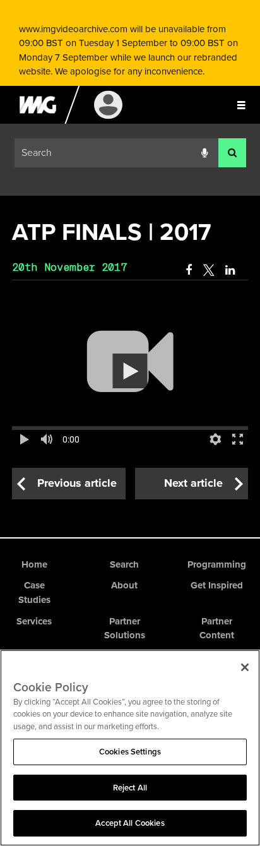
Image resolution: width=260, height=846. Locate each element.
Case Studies (34, 592)
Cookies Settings (130, 752)
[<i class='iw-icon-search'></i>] (232, 153)
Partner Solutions (124, 628)
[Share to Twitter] (208, 270)
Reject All (130, 788)
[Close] (245, 667)
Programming (216, 564)
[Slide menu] (241, 105)
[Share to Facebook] (189, 270)
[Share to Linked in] (231, 270)
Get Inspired (217, 585)
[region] (130, 748)
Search (124, 564)
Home (34, 564)
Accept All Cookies (129, 823)
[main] (130, 356)
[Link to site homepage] (37, 121)
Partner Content (216, 628)
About (124, 585)
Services (34, 621)
